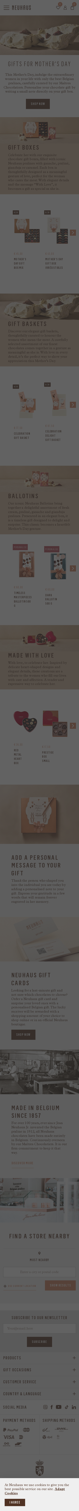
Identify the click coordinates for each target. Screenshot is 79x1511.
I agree (15, 1502)
